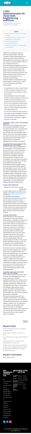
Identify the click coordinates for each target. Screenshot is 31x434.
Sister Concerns (15, 390)
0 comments (15, 24)
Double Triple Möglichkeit (11, 41)
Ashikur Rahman (9, 23)
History (15, 378)
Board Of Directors (15, 381)
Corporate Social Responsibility (15, 385)
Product (20, 376)
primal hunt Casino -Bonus (16, 194)
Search (25, 321)
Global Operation (25, 380)
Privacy (25, 376)
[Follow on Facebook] (7, 422)
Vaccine (20, 384)
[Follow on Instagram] (10, 422)
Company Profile (15, 376)
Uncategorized (7, 24)
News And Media (24, 386)
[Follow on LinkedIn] (4, 422)
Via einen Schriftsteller (11, 43)
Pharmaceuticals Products (20, 380)
